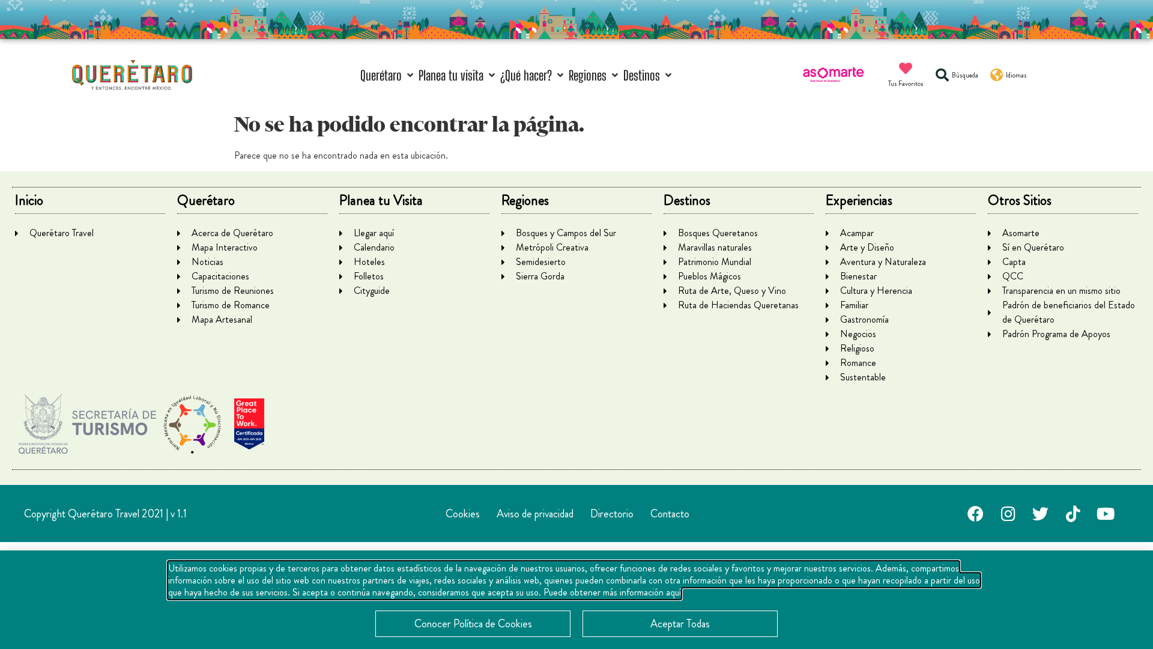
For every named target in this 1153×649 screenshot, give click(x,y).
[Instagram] (1008, 514)
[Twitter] (1040, 514)
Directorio (612, 514)
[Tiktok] (1073, 514)
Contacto (669, 514)
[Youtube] (1105, 514)
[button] (388, 75)
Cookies (463, 514)
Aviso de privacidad (535, 514)
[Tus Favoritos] (905, 68)
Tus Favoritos (906, 83)
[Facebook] (976, 514)
